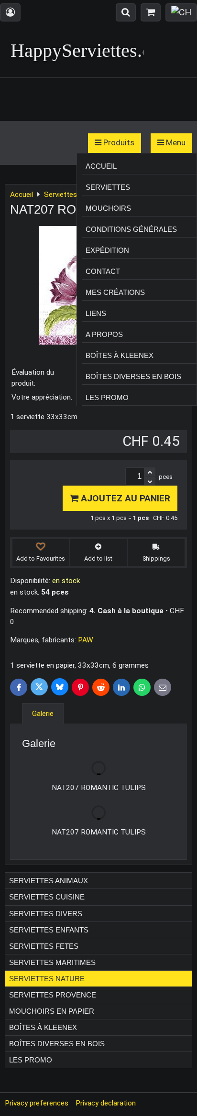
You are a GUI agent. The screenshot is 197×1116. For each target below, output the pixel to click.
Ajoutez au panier (124, 498)
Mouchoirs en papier (51, 1011)
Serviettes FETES (43, 946)
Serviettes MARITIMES (52, 962)
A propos (104, 334)
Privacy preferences (36, 1103)
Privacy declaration (106, 1103)
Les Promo (107, 397)
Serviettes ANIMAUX (48, 881)
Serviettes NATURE (47, 979)
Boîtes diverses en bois (133, 376)
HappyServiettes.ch (85, 50)
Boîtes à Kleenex (119, 355)
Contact (103, 271)
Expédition (107, 250)
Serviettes (108, 187)
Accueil (101, 166)
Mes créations (115, 292)
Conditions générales (131, 229)
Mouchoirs (108, 208)
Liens (96, 313)
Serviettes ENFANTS (48, 930)
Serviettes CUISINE (47, 897)
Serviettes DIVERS (45, 914)
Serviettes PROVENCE (52, 995)
